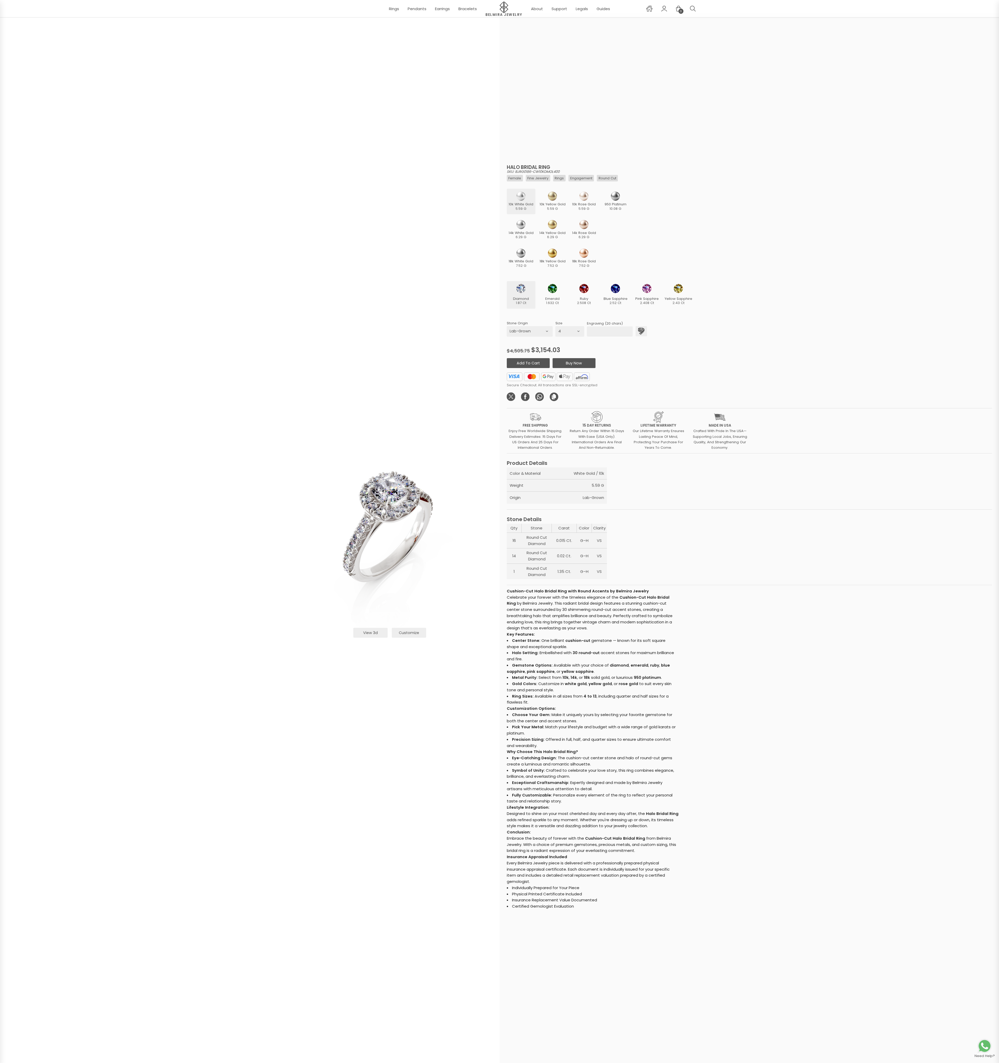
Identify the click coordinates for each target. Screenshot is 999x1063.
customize (409, 632)
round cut (607, 178)
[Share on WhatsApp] (539, 397)
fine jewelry (537, 178)
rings (559, 178)
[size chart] (641, 331)
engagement (581, 178)
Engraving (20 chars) (605, 323)
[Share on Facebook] (525, 397)
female (514, 178)
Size (558, 323)
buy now (574, 363)
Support (559, 8)
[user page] (664, 8)
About (537, 8)
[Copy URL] (554, 397)
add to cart (528, 363)
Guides (603, 8)
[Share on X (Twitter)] (511, 397)
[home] (649, 8)
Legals (582, 8)
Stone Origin (517, 323)
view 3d (370, 632)
